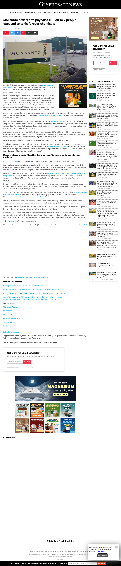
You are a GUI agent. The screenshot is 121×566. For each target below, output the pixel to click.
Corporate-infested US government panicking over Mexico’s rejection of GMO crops (106, 265)
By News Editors (108, 229)
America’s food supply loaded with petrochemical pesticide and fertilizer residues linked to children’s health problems (107, 184)
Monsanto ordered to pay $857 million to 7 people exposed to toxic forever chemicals (106, 86)
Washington (36, 338)
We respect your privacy (50, 554)
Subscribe (101, 563)
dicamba (65, 12)
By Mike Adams (107, 178)
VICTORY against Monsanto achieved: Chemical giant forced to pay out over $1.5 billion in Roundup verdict (107, 107)
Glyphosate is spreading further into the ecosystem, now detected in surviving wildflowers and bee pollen (107, 275)
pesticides (74, 12)
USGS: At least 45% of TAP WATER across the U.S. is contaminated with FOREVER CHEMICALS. (35, 293)
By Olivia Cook (107, 120)
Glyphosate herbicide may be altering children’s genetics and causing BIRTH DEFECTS (106, 143)
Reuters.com (7, 314)
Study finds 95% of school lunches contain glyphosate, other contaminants (107, 234)
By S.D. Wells (107, 161)
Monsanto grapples (10, 161)
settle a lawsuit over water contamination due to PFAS (68, 225)
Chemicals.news (12, 221)
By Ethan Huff (107, 111)
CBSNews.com (8, 311)
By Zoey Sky (107, 197)
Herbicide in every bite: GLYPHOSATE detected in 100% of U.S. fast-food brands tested (107, 134)
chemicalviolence (16, 12)
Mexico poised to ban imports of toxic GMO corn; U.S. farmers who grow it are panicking (107, 256)
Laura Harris (17, 28)
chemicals (17, 336)
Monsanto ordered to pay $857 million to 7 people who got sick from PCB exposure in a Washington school (106, 96)
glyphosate (47, 12)
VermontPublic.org (9, 322)
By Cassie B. (106, 101)
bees (39, 12)
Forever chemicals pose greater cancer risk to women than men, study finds (30, 299)
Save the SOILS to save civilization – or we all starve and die (107, 175)
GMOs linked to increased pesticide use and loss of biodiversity (104, 193)
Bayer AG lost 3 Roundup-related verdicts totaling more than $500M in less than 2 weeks (107, 116)
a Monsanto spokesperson (56, 146)
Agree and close (102, 555)
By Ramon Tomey (108, 147)
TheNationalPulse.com (11, 307)
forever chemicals (38, 336)
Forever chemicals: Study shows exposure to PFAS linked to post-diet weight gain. (31, 290)
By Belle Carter (107, 170)
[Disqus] (45, 463)
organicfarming (29, 12)
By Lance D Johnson (108, 206)
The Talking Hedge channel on (32, 277)
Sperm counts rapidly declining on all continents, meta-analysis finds (106, 202)
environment (26, 336)
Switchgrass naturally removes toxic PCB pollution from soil (23, 286)
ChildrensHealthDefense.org (13, 318)
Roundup (79, 336)
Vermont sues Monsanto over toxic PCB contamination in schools (32, 197)
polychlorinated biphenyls (66, 336)
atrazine (57, 12)
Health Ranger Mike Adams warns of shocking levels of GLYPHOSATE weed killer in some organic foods (107, 166)
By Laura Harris (107, 90)
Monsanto (48, 336)
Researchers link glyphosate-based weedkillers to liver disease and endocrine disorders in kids (107, 225)
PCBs (55, 336)
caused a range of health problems (50, 115)
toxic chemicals (25, 338)
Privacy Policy (60, 559)
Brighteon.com (8, 326)
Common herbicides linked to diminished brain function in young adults (107, 125)
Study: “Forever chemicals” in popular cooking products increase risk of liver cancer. (32, 297)
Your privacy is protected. (13, 367)
